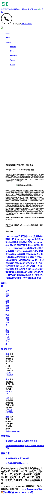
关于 (7, 9)
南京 (7, 379)
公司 (7, 294)
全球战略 (25, 441)
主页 (3, 9)
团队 (7, 296)
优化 (7, 306)
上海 (7, 354)
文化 (35, 441)
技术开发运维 (30, 446)
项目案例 (9, 441)
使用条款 (9, 463)
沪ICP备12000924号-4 (31, 489)
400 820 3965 (26, 24)
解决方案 (33, 9)
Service (13, 47)
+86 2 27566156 (9, 411)
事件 (7, 310)
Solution (13, 56)
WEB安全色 (8, 341)
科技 (27, 458)
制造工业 (21, 458)
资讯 (7, 303)
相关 (7, 330)
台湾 (7, 398)
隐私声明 (17, 463)
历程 (31, 441)
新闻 (39, 9)
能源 (15, 458)
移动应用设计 (18, 446)
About (7, 33)
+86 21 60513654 (9, 374)
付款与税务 (7, 322)
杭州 (7, 417)
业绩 (23, 9)
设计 (15, 441)
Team (12, 60)
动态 (7, 308)
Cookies (24, 463)
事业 (27, 9)
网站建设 (17, 9)
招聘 (7, 318)
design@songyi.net (13, 431)
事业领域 (5, 436)
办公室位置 (6, 349)
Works (8, 37)
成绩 (19, 441)
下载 (7, 332)
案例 (11, 9)
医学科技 (9, 458)
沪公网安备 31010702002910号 (18, 492)
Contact (8, 42)
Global (12, 65)
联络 (7, 315)
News (12, 51)
